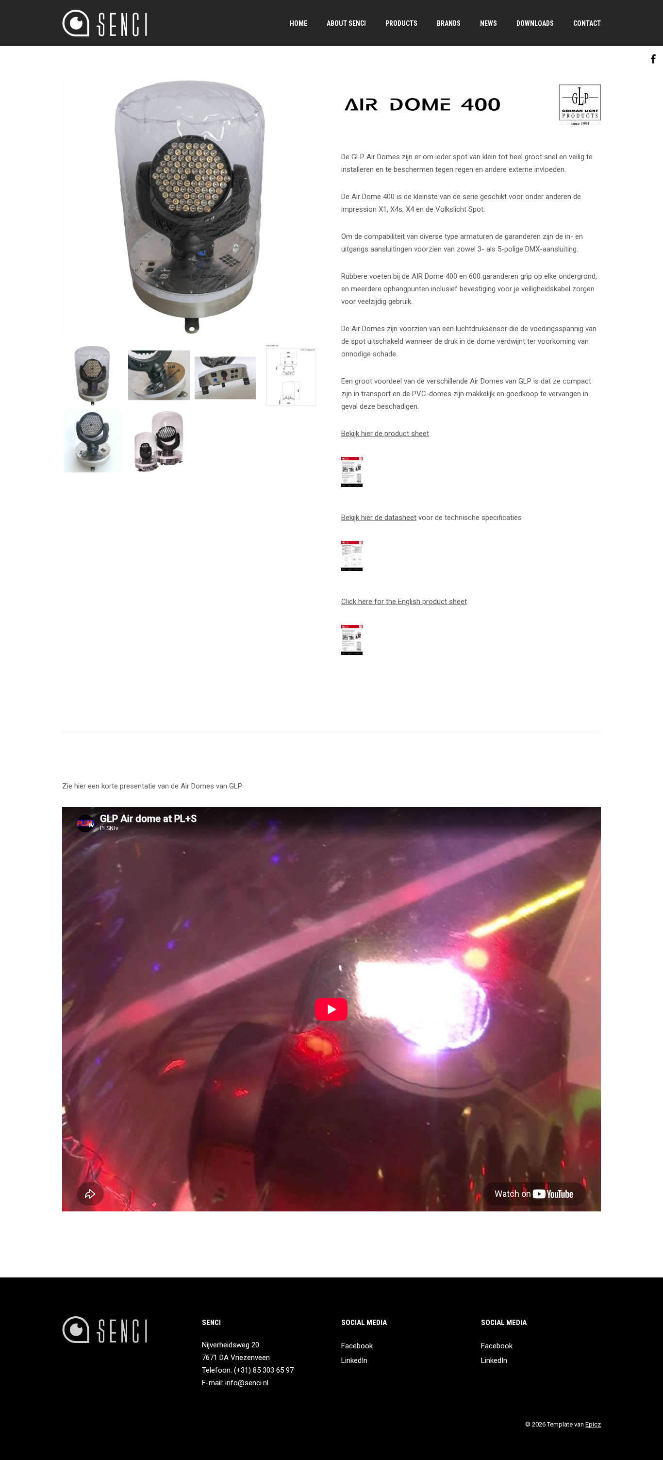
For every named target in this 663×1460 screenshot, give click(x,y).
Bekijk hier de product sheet (385, 433)
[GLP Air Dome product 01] (225, 375)
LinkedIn (354, 1360)
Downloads (535, 23)
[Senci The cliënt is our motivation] (104, 23)
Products (401, 23)
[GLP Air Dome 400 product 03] (158, 375)
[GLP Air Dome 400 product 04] (291, 375)
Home (298, 23)
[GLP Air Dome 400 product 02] (92, 441)
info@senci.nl (246, 1382)
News (488, 23)
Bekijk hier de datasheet (378, 517)
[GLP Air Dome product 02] (158, 441)
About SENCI (346, 23)
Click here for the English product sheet (404, 601)
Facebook (357, 1346)
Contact (587, 23)
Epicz (593, 1424)
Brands (449, 23)
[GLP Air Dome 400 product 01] (192, 205)
